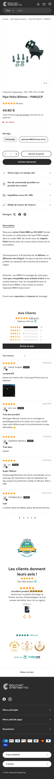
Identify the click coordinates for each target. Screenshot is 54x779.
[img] (9, 363)
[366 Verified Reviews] (27, 558)
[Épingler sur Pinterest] (25, 214)
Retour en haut (27, 672)
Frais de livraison (22, 115)
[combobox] (27, 10)
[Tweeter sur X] (14, 214)
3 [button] (27, 517)
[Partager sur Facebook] (19, 214)
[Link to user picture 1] (9, 390)
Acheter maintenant (27, 162)
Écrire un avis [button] (27, 346)
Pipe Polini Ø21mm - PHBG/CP (40, 19)
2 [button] (23, 517)
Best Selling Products (18, 19)
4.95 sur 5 (34, 318)
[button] (44, 4)
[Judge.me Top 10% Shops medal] (39, 646)
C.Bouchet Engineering (12, 92)
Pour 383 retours (25, 581)
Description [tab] (9, 225)
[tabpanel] (27, 264)
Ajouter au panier (36, 154)
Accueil (5, 19)
